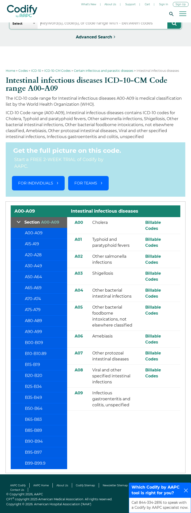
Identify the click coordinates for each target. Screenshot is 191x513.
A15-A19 (32, 244)
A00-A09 (34, 233)
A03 (79, 273)
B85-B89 (33, 430)
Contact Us (17, 490)
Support (130, 4)
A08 (79, 370)
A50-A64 (33, 276)
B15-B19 (32, 364)
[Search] (171, 14)
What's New (88, 4)
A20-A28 (33, 255)
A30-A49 (33, 265)
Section (41, 222)
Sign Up (181, 4)
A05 (79, 307)
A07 (79, 353)
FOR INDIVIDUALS (35, 183)
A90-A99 (33, 331)
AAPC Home (41, 485)
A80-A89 (33, 320)
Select (17, 23)
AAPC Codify (18, 485)
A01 (78, 239)
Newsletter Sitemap (115, 485)
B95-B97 (33, 452)
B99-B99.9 (35, 463)
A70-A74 (33, 298)
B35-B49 (33, 397)
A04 (79, 290)
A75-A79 (33, 309)
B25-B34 (33, 386)
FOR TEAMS (85, 183)
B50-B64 (34, 408)
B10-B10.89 (36, 353)
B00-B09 (34, 342)
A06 (79, 336)
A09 (79, 393)
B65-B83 (33, 419)
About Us (110, 4)
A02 (79, 256)
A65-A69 (33, 287)
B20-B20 (33, 375)
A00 (79, 222)
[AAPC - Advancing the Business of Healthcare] (22, 11)
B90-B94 (34, 441)
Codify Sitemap (85, 485)
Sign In (163, 4)
